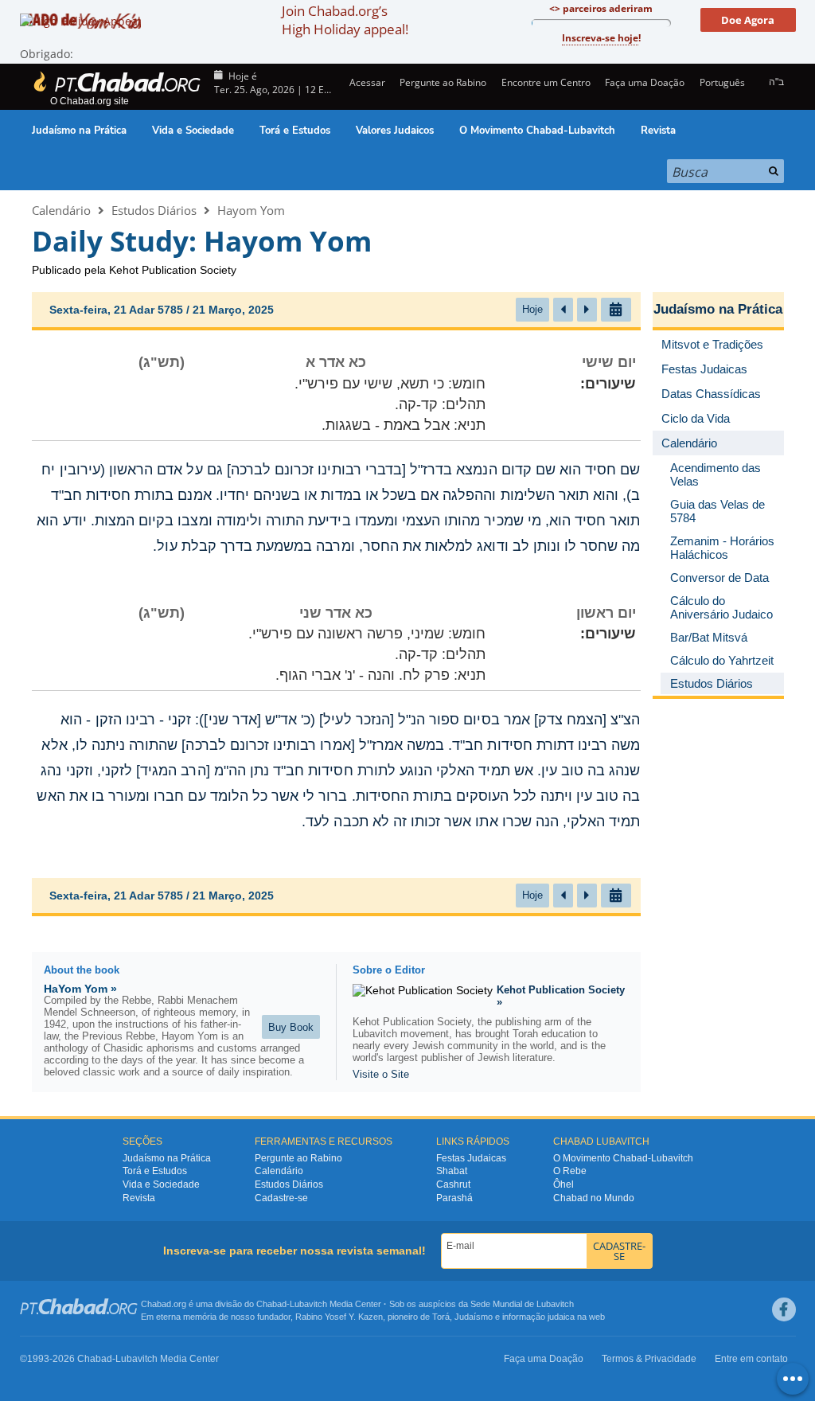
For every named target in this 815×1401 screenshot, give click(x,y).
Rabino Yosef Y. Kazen (339, 1316)
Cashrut (453, 1184)
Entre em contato (751, 1358)
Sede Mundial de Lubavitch (522, 1304)
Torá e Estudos (294, 130)
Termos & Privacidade (649, 1358)
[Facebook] (784, 1309)
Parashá (454, 1198)
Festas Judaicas (471, 1158)
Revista (658, 130)
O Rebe (570, 1171)
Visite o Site (381, 1074)
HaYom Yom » (80, 988)
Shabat (451, 1171)
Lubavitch (308, 1304)
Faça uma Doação (644, 82)
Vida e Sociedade (193, 130)
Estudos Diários (154, 210)
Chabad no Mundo (593, 1198)
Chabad (271, 1304)
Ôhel (563, 1184)
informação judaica (538, 1316)
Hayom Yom (251, 210)
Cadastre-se (281, 1198)
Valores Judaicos (395, 130)
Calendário (61, 210)
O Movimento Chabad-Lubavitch (537, 130)
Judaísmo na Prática (79, 130)
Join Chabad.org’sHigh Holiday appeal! (345, 20)
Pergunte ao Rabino (443, 82)
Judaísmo (473, 1316)
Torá (441, 1316)
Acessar (366, 82)
